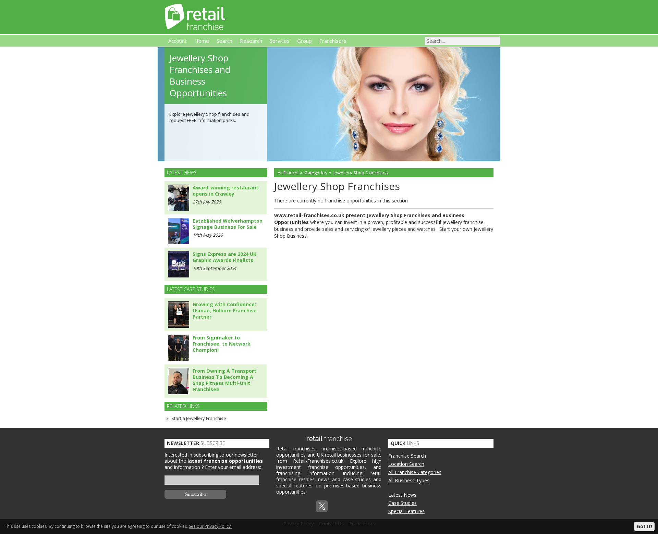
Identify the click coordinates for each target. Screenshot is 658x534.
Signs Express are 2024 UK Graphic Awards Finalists (224, 257)
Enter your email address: (233, 467)
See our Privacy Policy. (210, 526)
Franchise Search (407, 455)
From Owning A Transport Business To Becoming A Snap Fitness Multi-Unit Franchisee (224, 380)
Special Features (406, 511)
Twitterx (322, 506)
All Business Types (408, 480)
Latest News (402, 495)
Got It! (644, 526)
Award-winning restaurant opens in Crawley (225, 190)
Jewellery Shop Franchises (360, 173)
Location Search (406, 464)
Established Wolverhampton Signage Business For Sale (228, 224)
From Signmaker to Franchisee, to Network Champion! (222, 343)
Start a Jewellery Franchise (198, 418)
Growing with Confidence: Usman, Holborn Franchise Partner (225, 310)
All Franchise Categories (302, 173)
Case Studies (402, 503)
